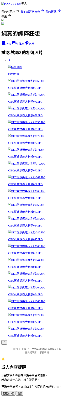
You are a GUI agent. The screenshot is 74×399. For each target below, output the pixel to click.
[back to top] (4, 342)
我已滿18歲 (8, 393)
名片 (31, 44)
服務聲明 (44, 352)
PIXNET (25, 349)
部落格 (20, 44)
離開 (20, 393)
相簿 (9, 44)
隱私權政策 (30, 352)
